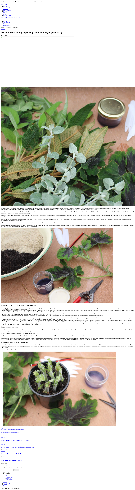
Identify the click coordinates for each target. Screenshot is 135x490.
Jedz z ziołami (6, 7)
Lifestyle (5, 12)
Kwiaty (5, 11)
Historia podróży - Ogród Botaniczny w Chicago (15, 440)
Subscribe (16, 469)
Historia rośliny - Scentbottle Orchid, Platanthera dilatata (17, 447)
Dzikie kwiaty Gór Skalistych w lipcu (11, 460)
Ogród (4, 14)
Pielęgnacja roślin (7, 15)
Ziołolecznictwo (7, 10)
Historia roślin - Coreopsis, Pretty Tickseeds (13, 453)
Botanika (5, 6)
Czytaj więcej (4, 4)
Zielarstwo (5, 9)
